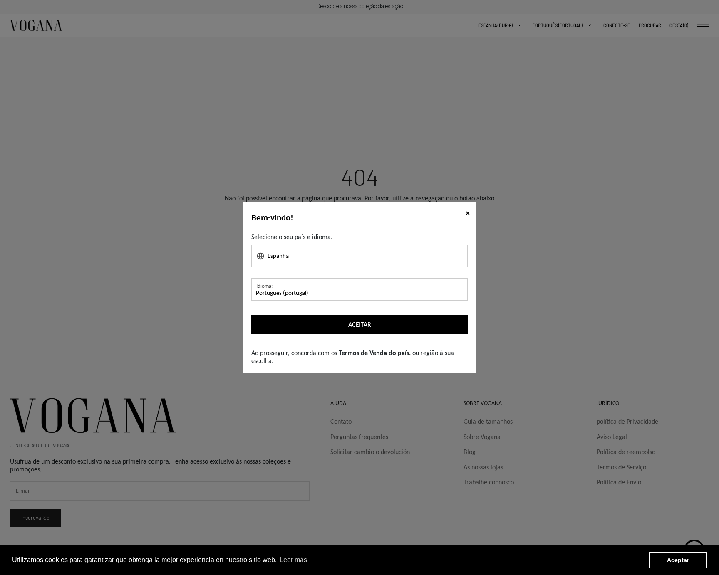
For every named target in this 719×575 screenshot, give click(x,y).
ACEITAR (359, 324)
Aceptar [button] (678, 560)
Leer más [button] (293, 559)
